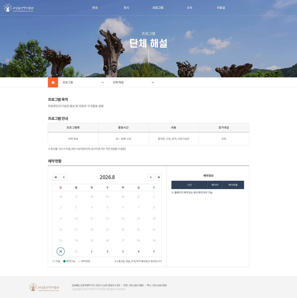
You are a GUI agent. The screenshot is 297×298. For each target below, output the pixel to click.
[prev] (64, 177)
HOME (53, 82)
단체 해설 (118, 82)
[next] (151, 177)
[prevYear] (56, 177)
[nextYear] (159, 177)
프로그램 (68, 82)
